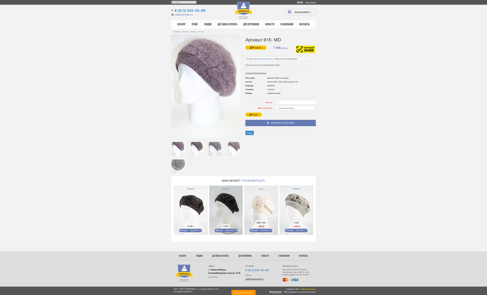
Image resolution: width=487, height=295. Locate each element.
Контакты (304, 24)
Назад (249, 133)
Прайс (195, 24)
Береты (193, 32)
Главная (176, 32)
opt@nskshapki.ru (184, 14)
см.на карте (213, 276)
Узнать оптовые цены (243, 292)
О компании (286, 24)
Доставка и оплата (227, 24)
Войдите (250, 58)
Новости (269, 24)
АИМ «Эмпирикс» (308, 289)
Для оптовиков (251, 24)
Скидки (208, 24)
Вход (300, 2)
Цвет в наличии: (265, 108)
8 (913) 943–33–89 (190, 10)
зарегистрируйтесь (265, 58)
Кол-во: (269, 102)
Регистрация (310, 2)
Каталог (181, 24)
